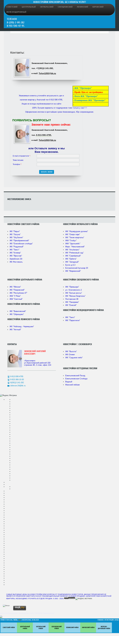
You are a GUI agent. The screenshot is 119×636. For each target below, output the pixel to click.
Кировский (97, 7)
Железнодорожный (16, 12)
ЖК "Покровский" (17, 290)
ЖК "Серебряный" (73, 256)
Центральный (29, 7)
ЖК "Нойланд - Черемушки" (22, 326)
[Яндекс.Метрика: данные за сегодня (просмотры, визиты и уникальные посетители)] (8, 395)
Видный (68, 382)
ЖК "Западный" (72, 262)
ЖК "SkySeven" (16, 237)
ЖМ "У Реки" (15, 296)
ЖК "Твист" (14, 250)
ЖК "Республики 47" (18, 293)
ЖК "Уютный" (15, 329)
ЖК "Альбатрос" (72, 250)
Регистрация (109, 620)
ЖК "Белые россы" (73, 293)
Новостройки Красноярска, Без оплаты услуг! (59, 2)
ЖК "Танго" (70, 317)
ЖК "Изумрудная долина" (76, 231)
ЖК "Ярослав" (16, 256)
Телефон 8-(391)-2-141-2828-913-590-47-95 (15, 22)
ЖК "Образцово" (17, 314)
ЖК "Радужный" (17, 247)
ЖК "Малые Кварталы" (75, 296)
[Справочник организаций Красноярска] (1, 617)
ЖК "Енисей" (71, 305)
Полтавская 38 (71, 299)
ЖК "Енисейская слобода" (21, 243)
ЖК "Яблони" (15, 287)
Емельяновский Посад (75, 375)
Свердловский (65, 7)
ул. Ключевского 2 (73, 290)
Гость (15, 620)
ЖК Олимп (70, 354)
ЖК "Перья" (15, 231)
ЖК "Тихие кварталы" (74, 237)
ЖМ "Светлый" (16, 299)
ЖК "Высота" (71, 351)
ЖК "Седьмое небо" (74, 357)
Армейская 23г (16, 259)
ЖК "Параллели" (72, 320)
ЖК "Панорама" (72, 302)
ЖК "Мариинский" (73, 271)
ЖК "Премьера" (72, 287)
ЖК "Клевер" (15, 253)
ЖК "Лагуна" (15, 234)
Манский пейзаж (72, 385)
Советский (11, 7)
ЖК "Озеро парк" (72, 234)
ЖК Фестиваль (16, 262)
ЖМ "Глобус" (71, 240)
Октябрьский (46, 7)
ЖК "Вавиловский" (18, 311)
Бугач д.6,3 (70, 265)
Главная (100, 620)
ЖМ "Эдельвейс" (72, 243)
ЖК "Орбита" (71, 259)
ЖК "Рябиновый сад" (74, 253)
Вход (117, 620)
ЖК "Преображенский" (19, 240)
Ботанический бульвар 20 (76, 268)
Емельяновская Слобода (76, 379)
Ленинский (82, 7)
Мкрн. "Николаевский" (75, 247)
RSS (20, 620)
